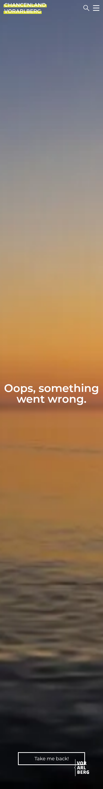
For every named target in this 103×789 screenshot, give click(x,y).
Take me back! (51, 759)
